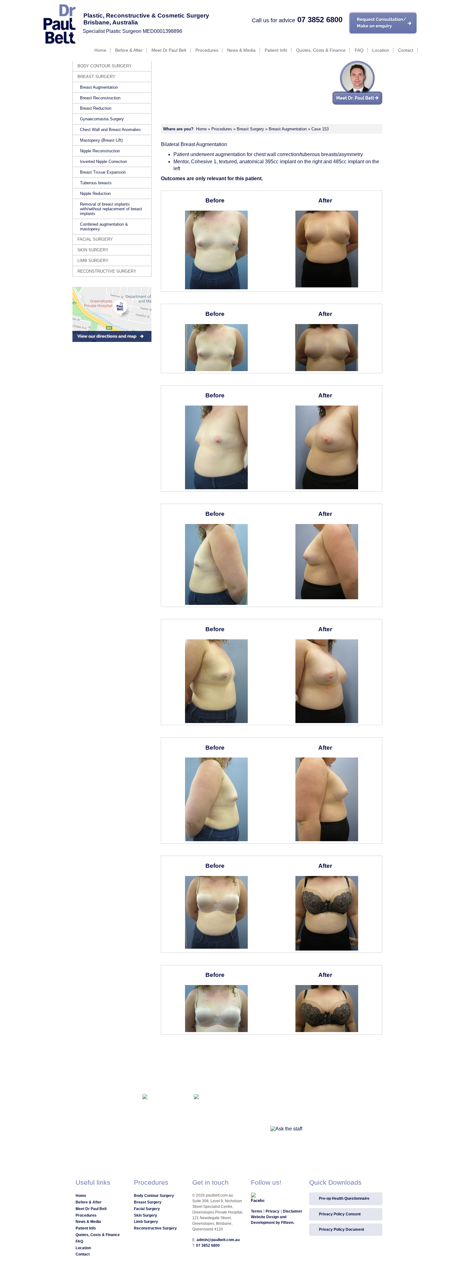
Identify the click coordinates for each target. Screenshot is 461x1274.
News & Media (241, 50)
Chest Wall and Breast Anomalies (110, 129)
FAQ (359, 50)
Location (380, 50)
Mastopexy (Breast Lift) (101, 140)
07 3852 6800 (319, 19)
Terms (256, 1211)
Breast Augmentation (288, 129)
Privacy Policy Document (341, 1229)
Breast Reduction (95, 108)
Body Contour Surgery (104, 66)
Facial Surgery (95, 239)
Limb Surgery (93, 260)
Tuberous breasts (96, 183)
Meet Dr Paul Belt (168, 50)
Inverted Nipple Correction (103, 161)
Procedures (206, 50)
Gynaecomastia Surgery (102, 119)
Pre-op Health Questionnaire (344, 1198)
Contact (405, 50)
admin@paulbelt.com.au (218, 1240)
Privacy (272, 1211)
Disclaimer (292, 1211)
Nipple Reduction (95, 193)
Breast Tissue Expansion (103, 172)
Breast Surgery (250, 129)
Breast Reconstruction (100, 98)
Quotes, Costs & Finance (321, 50)
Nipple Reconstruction (100, 151)
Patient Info (276, 50)
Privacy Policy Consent (340, 1214)
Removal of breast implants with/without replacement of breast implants (111, 209)
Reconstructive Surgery (106, 271)
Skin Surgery (93, 250)
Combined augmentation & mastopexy (104, 226)
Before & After (129, 50)
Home (100, 50)
